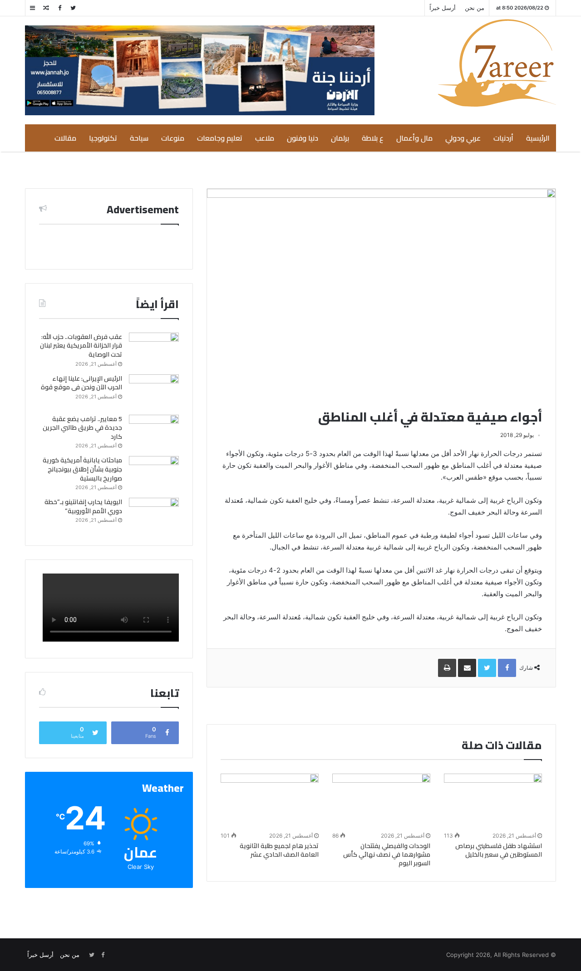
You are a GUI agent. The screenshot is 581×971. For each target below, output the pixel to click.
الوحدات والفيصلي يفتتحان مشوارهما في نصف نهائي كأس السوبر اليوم (386, 854)
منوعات (172, 138)
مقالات (65, 138)
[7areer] (497, 63)
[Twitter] (73, 8)
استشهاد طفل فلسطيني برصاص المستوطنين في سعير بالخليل (498, 850)
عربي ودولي (463, 138)
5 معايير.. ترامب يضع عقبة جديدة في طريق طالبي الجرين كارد (82, 427)
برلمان (340, 138)
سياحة (139, 138)
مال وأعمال (414, 138)
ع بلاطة (373, 138)
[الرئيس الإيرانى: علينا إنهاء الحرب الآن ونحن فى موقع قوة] (154, 391)
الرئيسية (538, 138)
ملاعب (264, 138)
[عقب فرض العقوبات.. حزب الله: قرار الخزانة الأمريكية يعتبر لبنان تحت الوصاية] (154, 350)
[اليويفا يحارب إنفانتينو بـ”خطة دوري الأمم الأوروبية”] (154, 515)
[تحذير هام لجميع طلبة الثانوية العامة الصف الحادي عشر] (270, 801)
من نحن (474, 7)
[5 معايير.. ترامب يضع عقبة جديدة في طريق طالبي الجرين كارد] (154, 432)
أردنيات (503, 138)
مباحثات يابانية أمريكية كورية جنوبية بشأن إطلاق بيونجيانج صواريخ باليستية (82, 469)
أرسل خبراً (442, 7)
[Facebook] (59, 8)
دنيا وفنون (302, 138)
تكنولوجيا (103, 138)
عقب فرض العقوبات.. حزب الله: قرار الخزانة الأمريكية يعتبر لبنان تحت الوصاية (81, 345)
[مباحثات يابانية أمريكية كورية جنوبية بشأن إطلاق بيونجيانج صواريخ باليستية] (154, 473)
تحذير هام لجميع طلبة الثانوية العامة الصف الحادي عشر (279, 850)
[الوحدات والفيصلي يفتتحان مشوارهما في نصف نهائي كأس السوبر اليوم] (381, 801)
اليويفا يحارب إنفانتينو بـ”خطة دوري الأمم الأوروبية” (83, 506)
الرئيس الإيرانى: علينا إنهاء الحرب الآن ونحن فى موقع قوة (81, 383)
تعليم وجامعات (219, 138)
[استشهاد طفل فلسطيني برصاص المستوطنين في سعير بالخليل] (493, 801)
